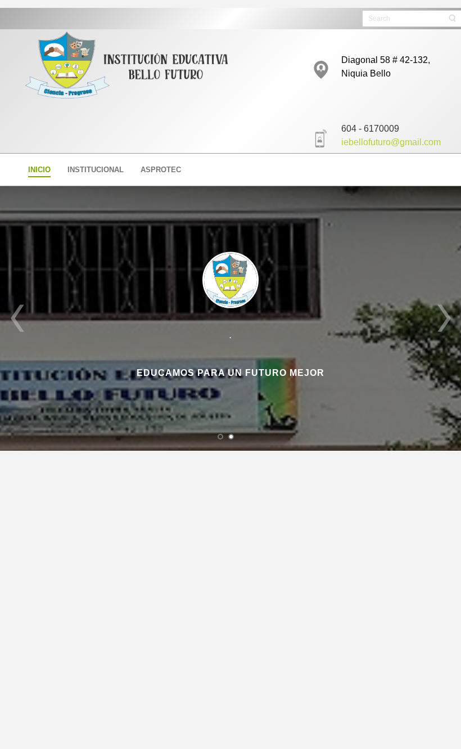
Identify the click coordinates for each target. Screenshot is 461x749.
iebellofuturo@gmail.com (391, 142)
